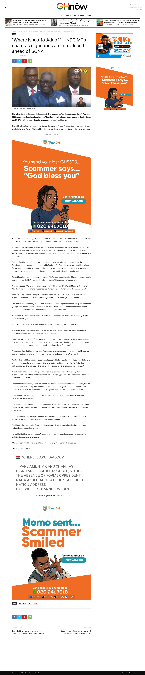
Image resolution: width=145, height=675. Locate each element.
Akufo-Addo (58, 120)
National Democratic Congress (33, 114)
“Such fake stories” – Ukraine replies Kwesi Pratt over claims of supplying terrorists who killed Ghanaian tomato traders (75, 21)
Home (14, 31)
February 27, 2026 (63, 496)
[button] (5, 7)
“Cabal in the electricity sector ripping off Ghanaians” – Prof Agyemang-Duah (75, 632)
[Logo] (72, 6)
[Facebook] (14, 61)
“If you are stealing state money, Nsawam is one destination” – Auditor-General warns (29, 21)
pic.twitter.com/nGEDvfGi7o (43, 489)
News (20, 31)
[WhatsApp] (30, 61)
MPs (30, 603)
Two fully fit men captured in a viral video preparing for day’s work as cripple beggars (28, 632)
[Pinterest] (24, 61)
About (131, 673)
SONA (35, 603)
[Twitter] (19, 61)
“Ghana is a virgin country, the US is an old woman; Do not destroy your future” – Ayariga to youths (122, 21)
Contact (124, 673)
